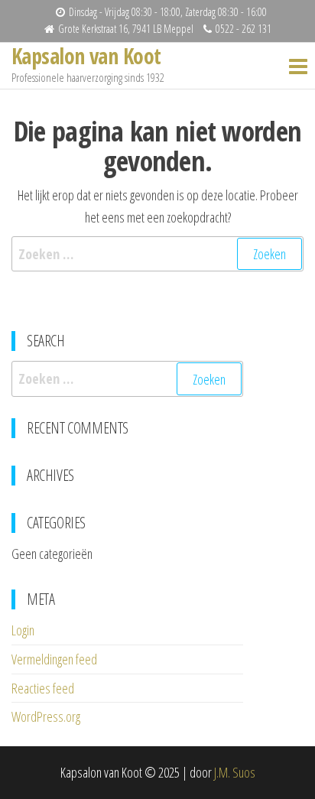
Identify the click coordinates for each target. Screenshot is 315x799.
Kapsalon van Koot (86, 55)
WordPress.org (45, 716)
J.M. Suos (234, 772)
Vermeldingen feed (54, 659)
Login (22, 630)
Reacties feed (42, 688)
